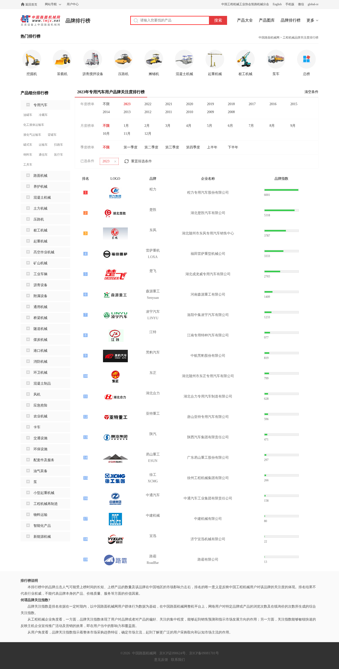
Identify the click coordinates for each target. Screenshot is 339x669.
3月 (167, 126)
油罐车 (27, 115)
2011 (168, 112)
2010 (189, 112)
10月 (106, 133)
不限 (106, 104)
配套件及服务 (44, 460)
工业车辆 (40, 274)
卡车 (37, 427)
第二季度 (151, 147)
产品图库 (267, 20)
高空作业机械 (44, 252)
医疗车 (58, 154)
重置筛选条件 (141, 161)
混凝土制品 (42, 383)
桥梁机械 (40, 318)
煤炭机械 (40, 340)
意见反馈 (161, 660)
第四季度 (193, 147)
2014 (106, 112)
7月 (251, 126)
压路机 (39, 219)
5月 (209, 126)
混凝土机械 (42, 197)
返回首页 (31, 4)
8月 (272, 126)
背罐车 (52, 134)
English (277, 4)
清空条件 (311, 92)
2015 (293, 104)
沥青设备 (40, 285)
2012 (147, 112)
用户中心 (73, 4)
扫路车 (58, 144)
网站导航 (51, 4)
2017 (252, 104)
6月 (230, 126)
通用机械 (40, 307)
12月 (147, 133)
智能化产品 (42, 526)
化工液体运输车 (33, 125)
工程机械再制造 (46, 504)
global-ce (313, 4)
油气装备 (40, 471)
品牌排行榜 (78, 20)
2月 (147, 126)
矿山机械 (40, 263)
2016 (273, 104)
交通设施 (40, 438)
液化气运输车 (32, 134)
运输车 (43, 144)
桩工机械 (40, 230)
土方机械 (40, 208)
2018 (231, 104)
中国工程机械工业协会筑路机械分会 (245, 4)
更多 (310, 20)
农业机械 (40, 416)
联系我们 (178, 660)
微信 (301, 4)
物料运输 (40, 515)
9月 (293, 126)
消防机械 (40, 361)
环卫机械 (40, 372)
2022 (147, 104)
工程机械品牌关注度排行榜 (300, 37)
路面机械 (40, 176)
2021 (168, 104)
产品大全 (245, 20)
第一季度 (130, 147)
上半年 (212, 147)
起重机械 (40, 241)
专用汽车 (40, 105)
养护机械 (40, 186)
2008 (231, 112)
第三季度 (172, 147)
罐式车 (27, 144)
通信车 (43, 154)
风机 (37, 394)
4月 (188, 126)
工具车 (27, 164)
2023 (127, 104)
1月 (126, 126)
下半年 (233, 147)
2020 (189, 104)
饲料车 (27, 154)
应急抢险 (40, 405)
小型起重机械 (44, 493)
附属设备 (40, 296)
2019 (210, 104)
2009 (210, 112)
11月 (127, 133)
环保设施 (40, 449)
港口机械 (40, 351)
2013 (127, 112)
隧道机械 (40, 329)
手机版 (289, 4)
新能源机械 (42, 536)
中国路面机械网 (40, 20)
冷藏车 (43, 115)
